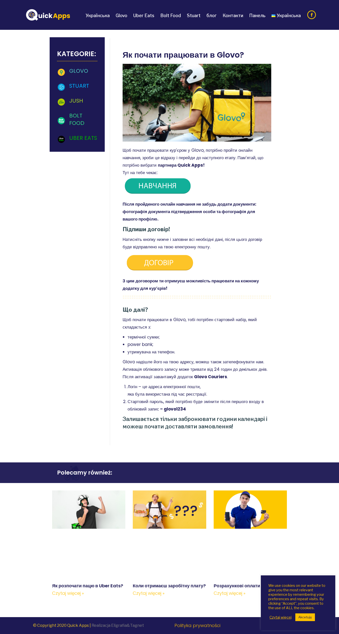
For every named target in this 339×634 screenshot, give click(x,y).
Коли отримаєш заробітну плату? (169, 586)
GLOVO (78, 71)
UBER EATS (83, 138)
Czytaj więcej (281, 617)
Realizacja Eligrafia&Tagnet (118, 625)
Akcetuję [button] (305, 617)
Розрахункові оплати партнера (248, 586)
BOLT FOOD (76, 119)
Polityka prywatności (197, 625)
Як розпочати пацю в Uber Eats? (87, 586)
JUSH (76, 101)
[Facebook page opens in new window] (311, 14)
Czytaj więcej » (68, 593)
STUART (79, 86)
